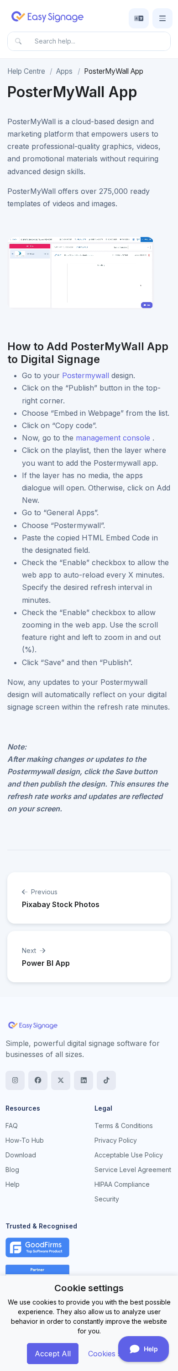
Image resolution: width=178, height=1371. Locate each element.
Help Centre (26, 71)
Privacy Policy (115, 1140)
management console (113, 437)
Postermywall (85, 375)
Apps (64, 71)
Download (20, 1155)
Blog (12, 1169)
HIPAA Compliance (122, 1184)
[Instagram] (15, 1080)
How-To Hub (24, 1140)
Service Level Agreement (132, 1169)
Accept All (53, 1353)
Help (12, 1184)
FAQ (11, 1125)
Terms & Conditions (123, 1125)
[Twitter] (60, 1080)
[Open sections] (162, 18)
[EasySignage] (32, 1024)
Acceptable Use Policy (128, 1155)
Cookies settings (116, 1353)
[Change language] (139, 18)
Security (106, 1199)
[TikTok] (106, 1080)
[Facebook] (37, 1080)
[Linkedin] (83, 1080)
